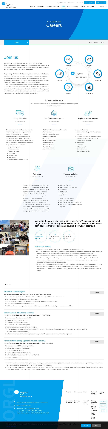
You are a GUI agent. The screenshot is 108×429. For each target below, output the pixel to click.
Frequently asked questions (94, 393)
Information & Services (52, 6)
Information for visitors (69, 401)
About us (32, 6)
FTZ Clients (80, 2)
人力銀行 (33, 48)
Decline (97, 425)
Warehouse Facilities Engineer (14, 292)
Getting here (90, 6)
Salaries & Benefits (10, 48)
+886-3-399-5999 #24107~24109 (39, 413)
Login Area (90, 2)
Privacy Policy (93, 417)
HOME (90, 42)
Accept (86, 425)
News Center (71, 2)
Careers (63, 6)
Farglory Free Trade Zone (94, 402)
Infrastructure (40, 6)
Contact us (102, 2)
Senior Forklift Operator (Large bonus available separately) (24, 341)
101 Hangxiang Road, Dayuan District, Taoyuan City (32, 402)
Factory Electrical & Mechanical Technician (19, 313)
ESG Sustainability (72, 6)
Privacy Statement (11, 426)
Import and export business (86, 402)
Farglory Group (103, 410)
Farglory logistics (93, 407)
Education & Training (23, 48)
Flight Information (61, 2)
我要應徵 (97, 292)
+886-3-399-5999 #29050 (34, 410)
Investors (82, 6)
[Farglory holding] (9, 7)
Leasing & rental (77, 401)
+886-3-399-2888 (34, 408)
